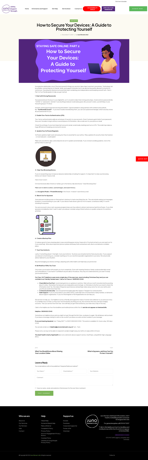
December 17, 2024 (67, 34)
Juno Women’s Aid (36, 455)
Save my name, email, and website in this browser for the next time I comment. (61, 388)
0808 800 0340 (122, 435)
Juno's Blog (73, 20)
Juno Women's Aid (82, 34)
